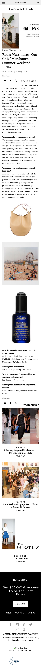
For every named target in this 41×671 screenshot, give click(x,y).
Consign (19, 613)
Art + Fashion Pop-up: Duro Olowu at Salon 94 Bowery (20, 505)
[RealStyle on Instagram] (17, 624)
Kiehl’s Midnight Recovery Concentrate (18, 359)
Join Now (20, 604)
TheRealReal (22, 2)
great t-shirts (24, 391)
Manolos (18, 109)
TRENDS (20, 448)
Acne (28, 109)
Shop (8, 613)
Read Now (20, 456)
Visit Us (31, 613)
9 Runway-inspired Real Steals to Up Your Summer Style (20, 451)
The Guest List (20, 558)
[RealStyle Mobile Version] (24, 629)
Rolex (20, 594)
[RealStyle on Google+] (17, 629)
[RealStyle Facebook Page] (10, 624)
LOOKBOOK (20, 556)
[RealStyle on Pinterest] (24, 624)
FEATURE (20, 502)
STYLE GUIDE (28, 81)
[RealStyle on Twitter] (30, 624)
